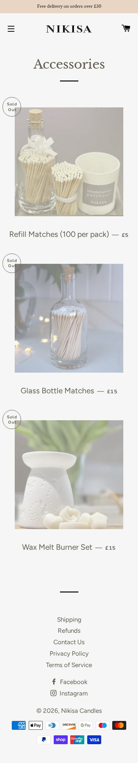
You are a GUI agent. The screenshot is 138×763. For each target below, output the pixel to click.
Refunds (69, 630)
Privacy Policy (69, 653)
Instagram (73, 693)
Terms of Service (69, 665)
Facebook (73, 682)
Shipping (69, 619)
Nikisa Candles (81, 710)
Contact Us (69, 642)
